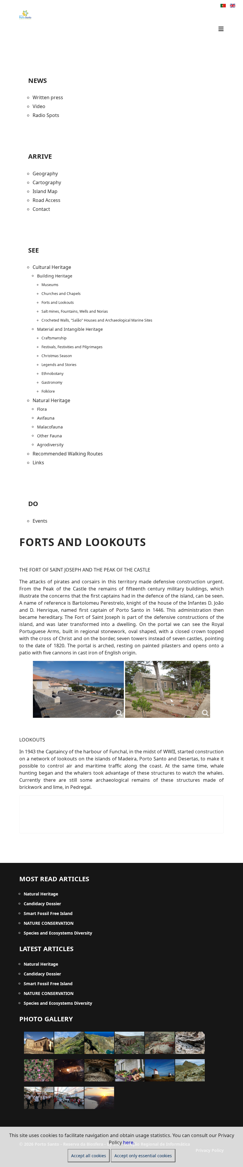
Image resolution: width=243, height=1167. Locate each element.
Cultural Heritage (52, 267)
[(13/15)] (39, 1098)
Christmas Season (56, 355)
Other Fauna (49, 436)
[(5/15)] (160, 1043)
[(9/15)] (99, 1070)
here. (129, 1142)
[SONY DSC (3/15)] (99, 1043)
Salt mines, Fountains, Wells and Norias (74, 311)
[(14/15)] (69, 1098)
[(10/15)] (129, 1070)
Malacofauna (50, 427)
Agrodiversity (50, 444)
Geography (45, 173)
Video (39, 106)
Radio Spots (46, 115)
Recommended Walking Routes (68, 453)
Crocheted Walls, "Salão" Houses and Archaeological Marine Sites (96, 320)
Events (40, 521)
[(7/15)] (39, 1070)
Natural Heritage (51, 400)
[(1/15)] (39, 1043)
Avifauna (46, 418)
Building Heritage (54, 276)
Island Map (45, 191)
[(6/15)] (190, 1043)
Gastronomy (51, 382)
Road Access (46, 200)
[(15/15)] (99, 1098)
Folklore (48, 391)
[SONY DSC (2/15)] (69, 1043)
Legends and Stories (58, 364)
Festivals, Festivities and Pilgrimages (72, 346)
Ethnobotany (52, 373)
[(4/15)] (129, 1043)
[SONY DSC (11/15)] (160, 1070)
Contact (41, 209)
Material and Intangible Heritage (70, 329)
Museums (49, 284)
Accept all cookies (88, 1155)
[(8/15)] (69, 1070)
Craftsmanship (54, 338)
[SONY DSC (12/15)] (190, 1070)
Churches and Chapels (61, 293)
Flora (42, 409)
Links (38, 462)
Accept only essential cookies (143, 1155)
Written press (48, 97)
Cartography (47, 182)
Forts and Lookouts (57, 302)
